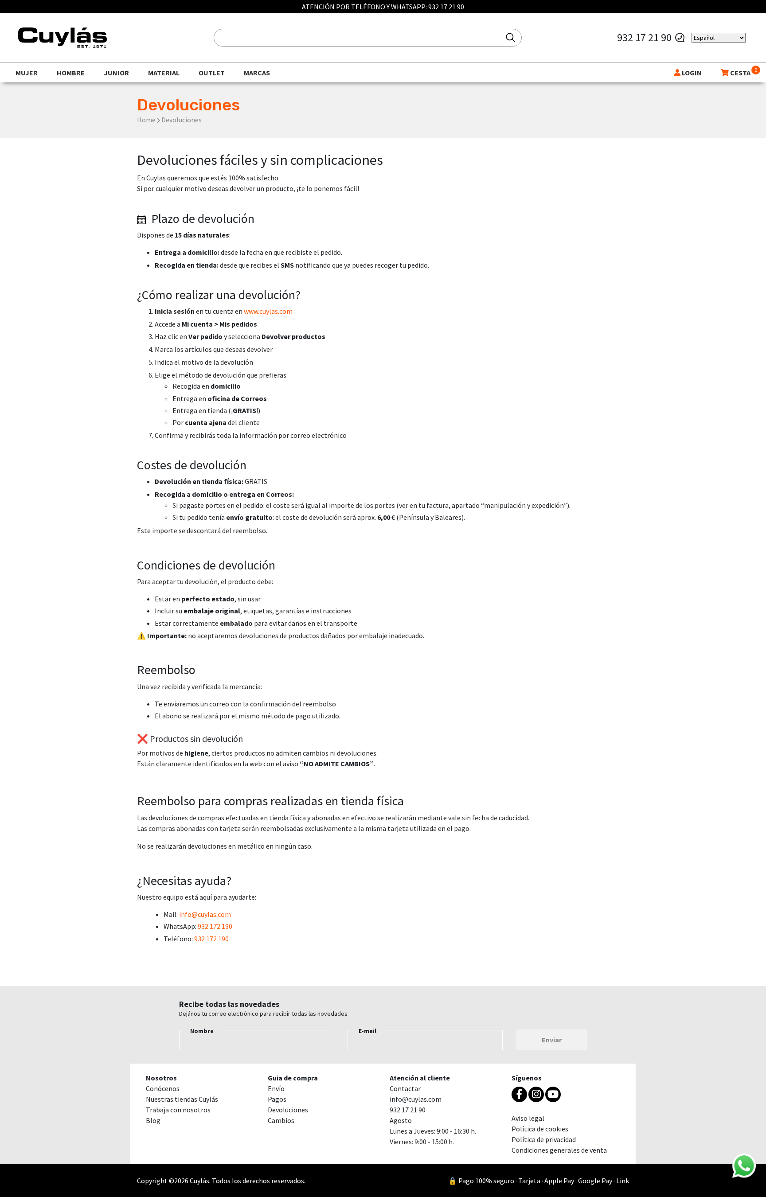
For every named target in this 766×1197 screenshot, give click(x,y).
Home (146, 119)
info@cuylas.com (205, 914)
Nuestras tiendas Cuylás (182, 1099)
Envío (276, 1088)
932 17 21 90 (446, 6)
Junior (116, 72)
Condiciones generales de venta (559, 1150)
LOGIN (691, 72)
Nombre (202, 1031)
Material (164, 72)
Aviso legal (528, 1118)
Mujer (27, 72)
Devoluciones (288, 1109)
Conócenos (163, 1088)
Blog (153, 1120)
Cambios (281, 1120)
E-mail (367, 1031)
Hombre (71, 72)
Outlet (212, 72)
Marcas (257, 72)
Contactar (405, 1088)
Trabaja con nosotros (178, 1109)
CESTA (739, 72)
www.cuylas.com (268, 311)
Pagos (277, 1099)
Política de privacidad (544, 1139)
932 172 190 (215, 926)
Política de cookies (540, 1128)
